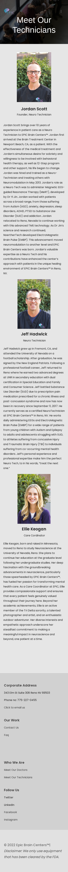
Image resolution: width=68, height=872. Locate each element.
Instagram (10, 820)
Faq (6, 735)
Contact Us (11, 727)
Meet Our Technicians (18, 777)
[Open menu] (61, 11)
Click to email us (14, 707)
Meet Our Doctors (15, 770)
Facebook (10, 812)
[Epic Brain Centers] (9, 11)
